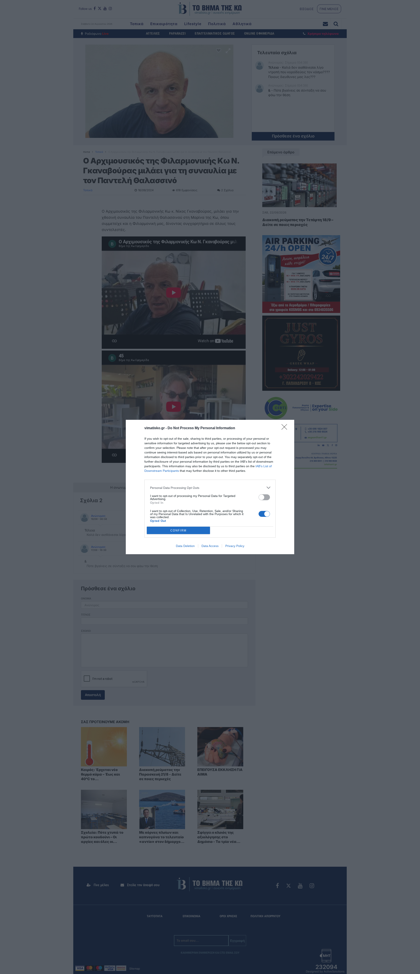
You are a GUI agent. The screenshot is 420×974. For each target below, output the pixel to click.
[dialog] (210, 487)
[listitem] (210, 487)
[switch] (264, 497)
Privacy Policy (234, 546)
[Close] (286, 428)
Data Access (210, 546)
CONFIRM (178, 530)
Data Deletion (185, 546)
